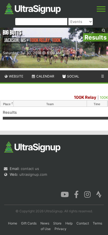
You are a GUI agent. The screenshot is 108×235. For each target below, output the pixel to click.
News (44, 223)
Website (15, 76)
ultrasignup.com (33, 174)
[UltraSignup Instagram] (87, 194)
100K (104, 97)
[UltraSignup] (32, 8)
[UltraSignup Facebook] (76, 194)
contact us (30, 168)
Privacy (60, 229)
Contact (82, 223)
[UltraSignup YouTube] (64, 194)
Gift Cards (29, 223)
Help (69, 223)
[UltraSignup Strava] (99, 194)
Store (57, 223)
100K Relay (85, 97)
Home (12, 223)
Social (72, 76)
